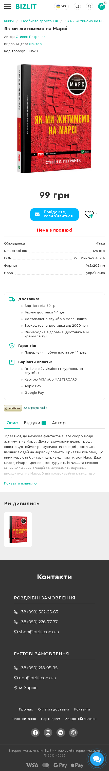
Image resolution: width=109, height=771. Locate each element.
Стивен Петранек (30, 37)
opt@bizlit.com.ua (37, 677)
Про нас (26, 709)
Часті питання (24, 719)
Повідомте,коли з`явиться (58, 214)
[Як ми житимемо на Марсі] (54, 118)
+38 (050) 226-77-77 (38, 621)
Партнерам (50, 719)
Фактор (35, 44)
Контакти (82, 709)
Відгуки (34, 422)
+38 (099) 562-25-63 (38, 612)
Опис (12, 422)
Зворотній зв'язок (81, 719)
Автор (59, 422)
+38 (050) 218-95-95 (38, 668)
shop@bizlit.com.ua (39, 631)
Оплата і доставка (53, 709)
